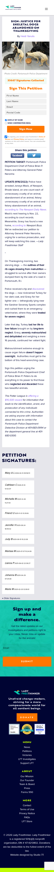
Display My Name (15, 120)
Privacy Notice (27, 813)
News (27, 747)
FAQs (27, 817)
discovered (38, 288)
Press (27, 788)
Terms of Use (27, 809)
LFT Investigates (27, 759)
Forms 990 (27, 792)
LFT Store (27, 821)
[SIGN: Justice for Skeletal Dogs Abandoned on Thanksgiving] (25, 56)
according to (26, 209)
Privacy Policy (19, 139)
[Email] (40, 3)
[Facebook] (17, 155)
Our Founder (27, 780)
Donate (27, 717)
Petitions (27, 751)
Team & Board (27, 784)
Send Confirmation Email (19, 123)
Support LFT (27, 763)
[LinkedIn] (22, 3)
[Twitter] (34, 155)
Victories (27, 755)
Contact (27, 805)
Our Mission (27, 776)
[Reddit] (31, 3)
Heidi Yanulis (27, 36)
